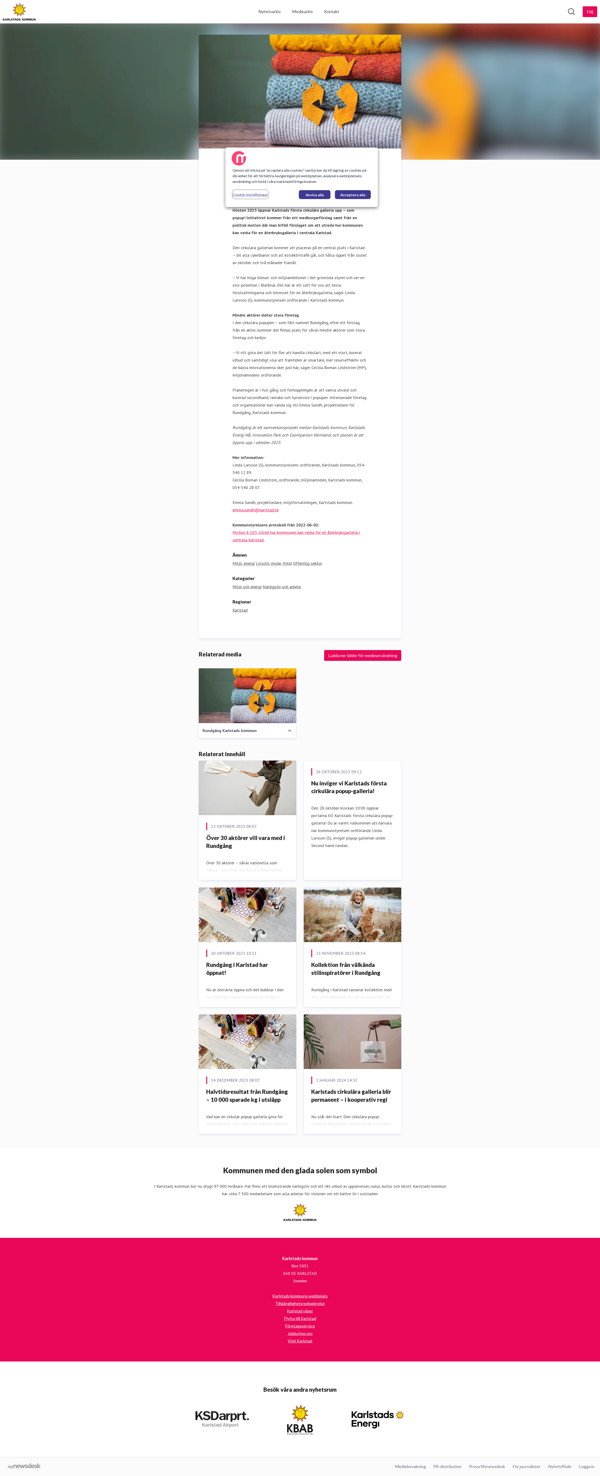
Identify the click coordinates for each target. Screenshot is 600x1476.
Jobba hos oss (300, 1333)
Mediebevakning (410, 1466)
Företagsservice (300, 1325)
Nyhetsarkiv (269, 11)
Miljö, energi (243, 563)
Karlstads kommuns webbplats (300, 1295)
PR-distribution (447, 1466)
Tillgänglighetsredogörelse (300, 1303)
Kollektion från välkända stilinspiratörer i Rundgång (345, 968)
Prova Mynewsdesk (487, 1466)
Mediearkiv (302, 11)
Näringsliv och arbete (282, 586)
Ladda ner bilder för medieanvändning (362, 655)
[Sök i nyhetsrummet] (571, 11)
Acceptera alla (352, 194)
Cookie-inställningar (250, 194)
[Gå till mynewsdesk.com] (24, 1466)
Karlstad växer (300, 1310)
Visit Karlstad (300, 1340)
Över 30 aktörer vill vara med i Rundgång (245, 841)
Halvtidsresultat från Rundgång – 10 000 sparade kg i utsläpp (247, 1095)
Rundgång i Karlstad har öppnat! (237, 968)
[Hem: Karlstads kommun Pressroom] (19, 12)
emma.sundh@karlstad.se (255, 510)
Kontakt (331, 11)
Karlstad (240, 610)
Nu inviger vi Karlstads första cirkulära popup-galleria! (349, 787)
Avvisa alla (315, 194)
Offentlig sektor (307, 563)
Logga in (586, 1466)
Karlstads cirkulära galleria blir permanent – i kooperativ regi (351, 1095)
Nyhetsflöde (559, 1466)
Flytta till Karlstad (300, 1318)
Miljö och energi (247, 586)
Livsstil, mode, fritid (274, 563)
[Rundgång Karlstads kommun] (247, 695)
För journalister (527, 1466)
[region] (301, 177)
